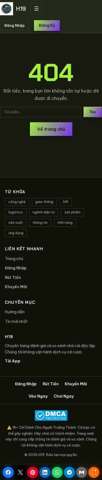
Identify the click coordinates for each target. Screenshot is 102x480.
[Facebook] (8, 472)
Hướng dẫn (14, 311)
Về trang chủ (51, 129)
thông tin (40, 222)
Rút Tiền (13, 277)
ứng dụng (15, 233)
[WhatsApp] (57, 472)
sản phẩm (72, 212)
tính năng (65, 222)
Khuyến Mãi (16, 286)
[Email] (81, 472)
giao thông (44, 202)
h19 (65, 202)
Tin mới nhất (16, 321)
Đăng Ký (47, 25)
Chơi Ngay (64, 396)
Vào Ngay (38, 396)
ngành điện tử (44, 212)
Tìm (92, 112)
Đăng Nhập (14, 25)
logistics (15, 212)
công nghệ (17, 202)
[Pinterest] (32, 472)
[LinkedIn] (44, 472)
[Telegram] (69, 472)
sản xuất (15, 222)
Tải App (12, 361)
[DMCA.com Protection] (51, 415)
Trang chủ (14, 258)
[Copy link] (93, 472)
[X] (20, 472)
